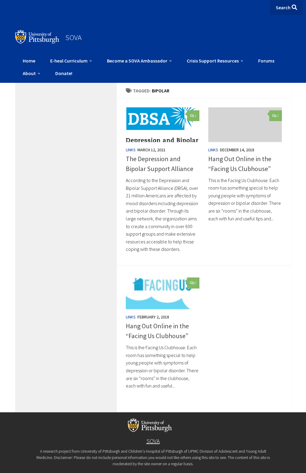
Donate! (63, 73)
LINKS (131, 149)
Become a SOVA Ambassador (137, 61)
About (29, 73)
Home (29, 61)
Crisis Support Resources (213, 61)
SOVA (73, 37)
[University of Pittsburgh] (37, 42)
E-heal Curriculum (69, 61)
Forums (266, 61)
